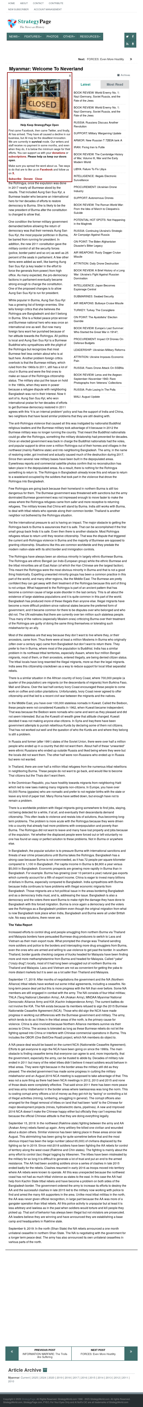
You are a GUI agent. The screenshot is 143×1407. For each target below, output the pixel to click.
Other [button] (68, 36)
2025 (35, 1377)
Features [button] (32, 36)
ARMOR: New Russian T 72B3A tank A (98, 140)
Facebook (46, 169)
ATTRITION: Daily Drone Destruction (96, 263)
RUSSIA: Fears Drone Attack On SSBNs (99, 368)
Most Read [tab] (115, 84)
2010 (11, 1381)
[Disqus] (71, 1296)
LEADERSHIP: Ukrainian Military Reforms (99, 350)
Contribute (56, 3)
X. (13, 173)
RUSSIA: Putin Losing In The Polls (95, 389)
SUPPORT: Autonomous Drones (94, 198)
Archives (125, 75)
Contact (38, 3)
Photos (53, 36)
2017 (76, 1377)
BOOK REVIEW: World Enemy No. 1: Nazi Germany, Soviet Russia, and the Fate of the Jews (97, 96)
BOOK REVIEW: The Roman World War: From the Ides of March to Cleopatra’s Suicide (98, 209)
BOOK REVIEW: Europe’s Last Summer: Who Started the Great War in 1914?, (99, 330)
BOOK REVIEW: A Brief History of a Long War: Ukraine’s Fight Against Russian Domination (99, 274)
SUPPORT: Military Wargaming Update (97, 133)
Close (38, 179)
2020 (51, 1377)
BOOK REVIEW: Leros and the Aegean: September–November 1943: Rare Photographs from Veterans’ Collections (98, 378)
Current (25, 1377)
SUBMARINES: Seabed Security (94, 296)
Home (11, 3)
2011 (125, 1377)
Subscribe (15, 179)
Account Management (48, 9)
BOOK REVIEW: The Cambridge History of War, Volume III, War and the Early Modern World (98, 158)
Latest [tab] (85, 84)
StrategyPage (28, 1398)
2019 (60, 1377)
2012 (117, 1377)
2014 (101, 1377)
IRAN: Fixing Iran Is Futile (89, 147)
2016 (84, 1377)
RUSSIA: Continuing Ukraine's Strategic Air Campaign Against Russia (98, 232)
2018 (68, 1377)
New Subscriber (18, 9)
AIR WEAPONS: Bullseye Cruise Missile (98, 303)
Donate (28, 179)
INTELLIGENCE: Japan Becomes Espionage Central (94, 287)
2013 (109, 1377)
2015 (92, 1377)
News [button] (13, 36)
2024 (43, 1377)
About (24, 3)
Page (34, 23)
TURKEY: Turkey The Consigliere (94, 310)
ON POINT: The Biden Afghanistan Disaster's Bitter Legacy (95, 243)
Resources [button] (89, 36)
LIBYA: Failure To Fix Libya (90, 169)
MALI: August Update (87, 396)
